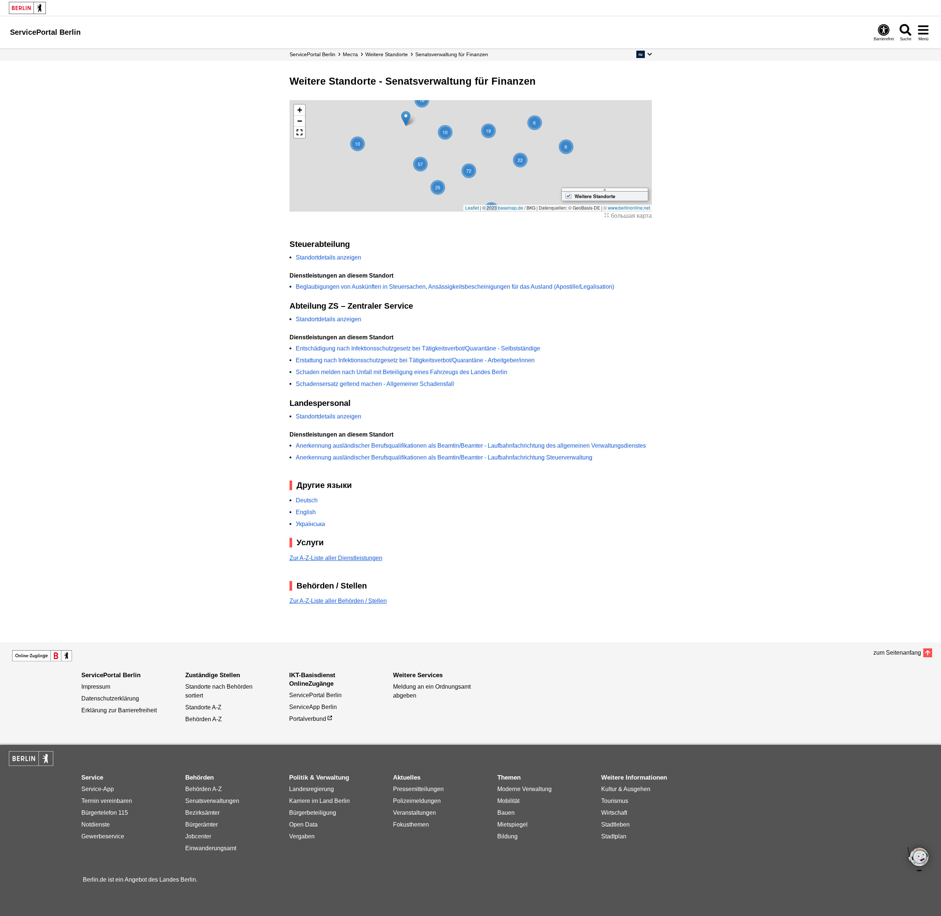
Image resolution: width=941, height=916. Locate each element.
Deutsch (307, 500)
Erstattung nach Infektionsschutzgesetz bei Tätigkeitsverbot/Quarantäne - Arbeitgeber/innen (415, 360)
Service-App (97, 789)
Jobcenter (198, 836)
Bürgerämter (201, 824)
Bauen (506, 813)
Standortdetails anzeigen (328, 257)
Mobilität (508, 801)
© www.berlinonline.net (626, 207)
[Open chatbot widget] (918, 860)
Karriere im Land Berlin (319, 801)
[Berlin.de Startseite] (27, 8)
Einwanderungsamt (210, 848)
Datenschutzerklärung (110, 698)
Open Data (303, 824)
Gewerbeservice (102, 836)
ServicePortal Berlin (312, 54)
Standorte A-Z (203, 707)
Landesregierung (311, 789)
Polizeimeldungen (417, 801)
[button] (643, 54)
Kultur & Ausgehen (625, 789)
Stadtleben (615, 824)
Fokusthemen (411, 824)
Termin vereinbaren (106, 801)
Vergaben (302, 836)
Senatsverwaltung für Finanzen (451, 54)
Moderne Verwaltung (524, 789)
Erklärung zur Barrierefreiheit (119, 710)
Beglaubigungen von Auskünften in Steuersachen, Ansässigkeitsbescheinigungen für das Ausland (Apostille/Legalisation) (455, 287)
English (306, 512)
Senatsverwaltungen (212, 801)
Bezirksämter (202, 813)
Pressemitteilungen (418, 789)
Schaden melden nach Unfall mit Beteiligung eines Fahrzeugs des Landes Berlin (401, 372)
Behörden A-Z (203, 719)
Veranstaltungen (414, 813)
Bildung (507, 836)
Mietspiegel (512, 824)
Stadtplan (613, 836)
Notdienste (95, 824)
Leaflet (472, 207)
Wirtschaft (614, 813)
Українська (310, 524)
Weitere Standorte (386, 54)
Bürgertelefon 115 (104, 813)
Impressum (95, 686)
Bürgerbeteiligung (312, 813)
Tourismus (614, 801)
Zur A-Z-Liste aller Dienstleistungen (336, 558)
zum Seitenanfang (897, 652)
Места (350, 54)
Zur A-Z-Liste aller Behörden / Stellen (338, 601)
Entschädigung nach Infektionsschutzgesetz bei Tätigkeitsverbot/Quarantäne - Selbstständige (418, 348)
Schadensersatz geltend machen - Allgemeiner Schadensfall (375, 384)
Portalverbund (307, 719)
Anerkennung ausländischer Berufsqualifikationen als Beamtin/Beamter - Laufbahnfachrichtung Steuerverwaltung (444, 457)
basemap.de (510, 207)
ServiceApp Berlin (313, 707)
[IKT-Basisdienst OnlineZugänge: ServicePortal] (42, 655)
